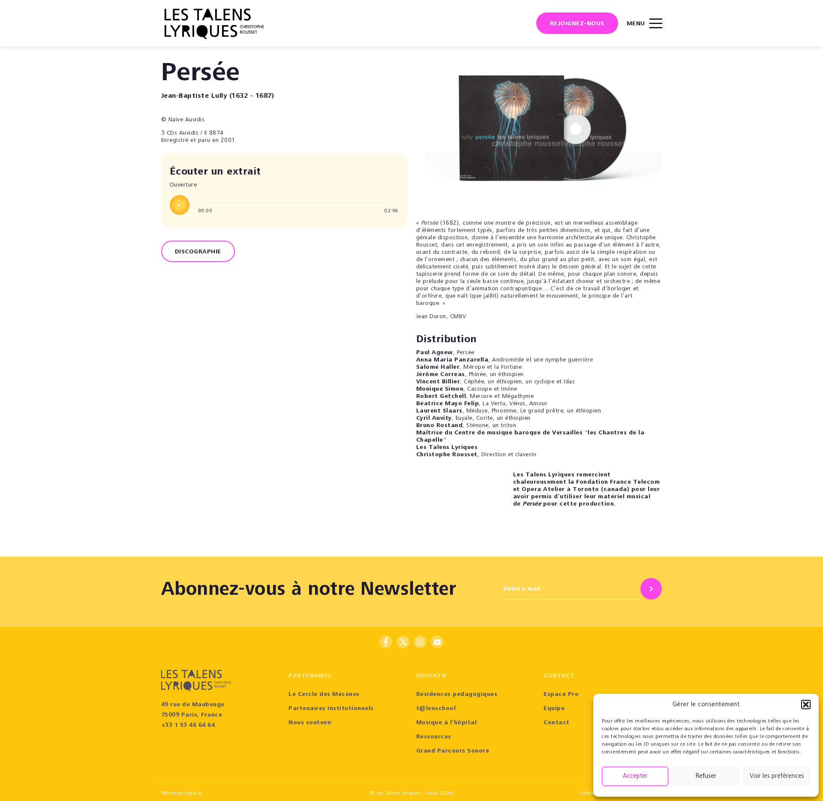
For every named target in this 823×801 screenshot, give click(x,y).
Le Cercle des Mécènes (324, 695)
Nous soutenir (310, 723)
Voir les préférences (777, 776)
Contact (557, 723)
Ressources (433, 737)
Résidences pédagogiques (457, 695)
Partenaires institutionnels (331, 709)
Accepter (635, 776)
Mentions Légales (181, 793)
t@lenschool (436, 709)
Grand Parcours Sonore (453, 751)
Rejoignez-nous (577, 24)
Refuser (706, 776)
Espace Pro (561, 695)
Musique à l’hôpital (446, 723)
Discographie (198, 252)
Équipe (554, 709)
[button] (806, 704)
